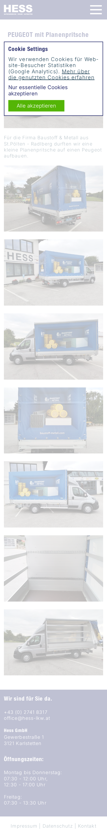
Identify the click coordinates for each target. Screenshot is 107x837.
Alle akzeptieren (36, 106)
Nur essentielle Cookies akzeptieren (38, 90)
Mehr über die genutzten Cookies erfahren (51, 74)
